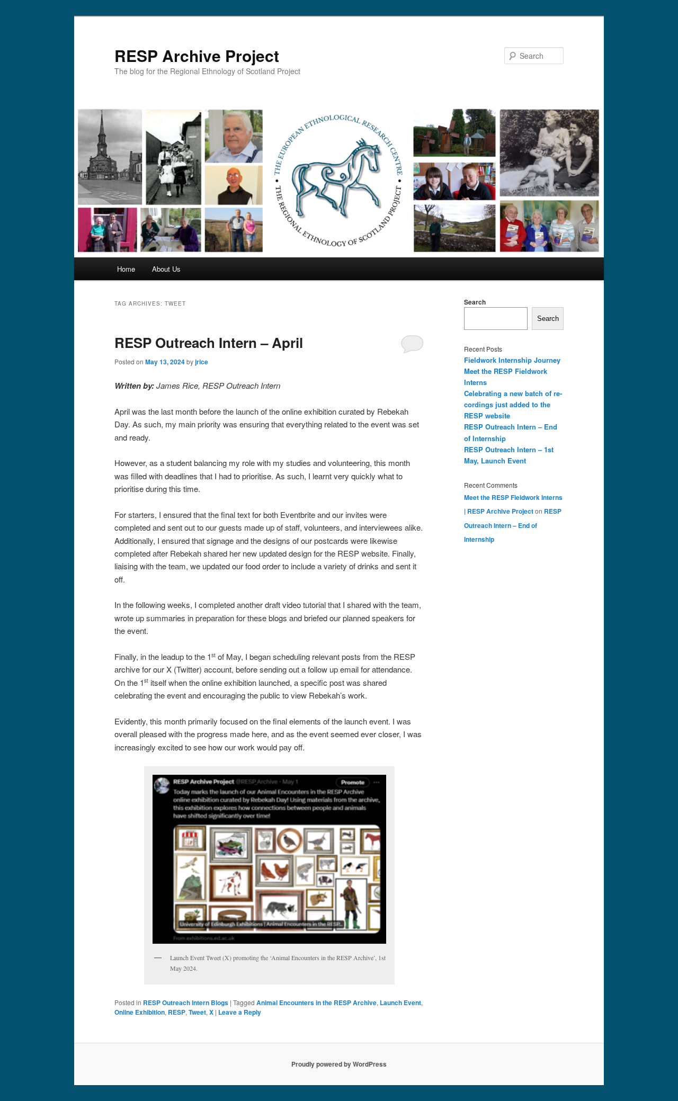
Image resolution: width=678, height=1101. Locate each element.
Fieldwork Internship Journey (512, 360)
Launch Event (400, 1002)
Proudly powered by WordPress (339, 1064)
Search (475, 302)
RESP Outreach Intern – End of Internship (512, 525)
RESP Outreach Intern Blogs (185, 1002)
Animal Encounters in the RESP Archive (316, 1002)
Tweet (197, 1012)
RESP (176, 1012)
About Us (166, 269)
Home (126, 269)
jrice (201, 361)
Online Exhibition (139, 1012)
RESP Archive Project (196, 55)
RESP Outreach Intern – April (208, 342)
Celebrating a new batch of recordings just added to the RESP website (513, 404)
